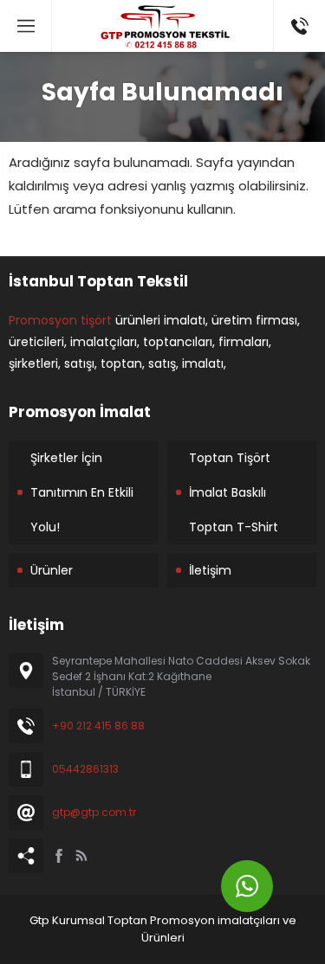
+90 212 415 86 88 (98, 725)
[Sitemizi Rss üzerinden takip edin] (81, 856)
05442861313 (85, 769)
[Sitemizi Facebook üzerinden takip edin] (59, 856)
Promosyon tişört (60, 320)
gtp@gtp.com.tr (94, 812)
